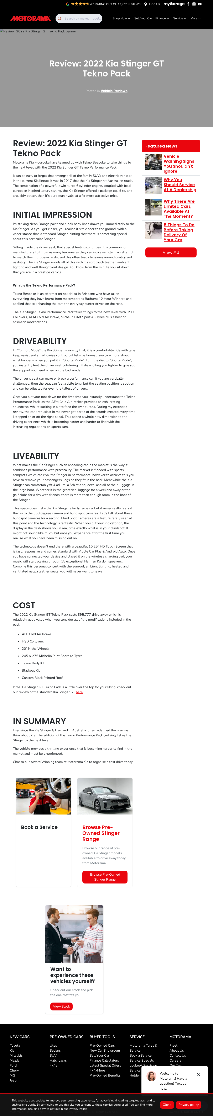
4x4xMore (97, 1070)
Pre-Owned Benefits (105, 1075)
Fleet (173, 1045)
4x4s (53, 1065)
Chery (14, 1070)
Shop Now (120, 18)
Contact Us (178, 1055)
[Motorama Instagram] (195, 4)
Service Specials (142, 1060)
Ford (13, 1065)
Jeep (13, 1080)
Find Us (154, 4)
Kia (12, 1050)
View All (171, 252)
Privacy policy (188, 1104)
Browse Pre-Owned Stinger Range (105, 877)
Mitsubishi (17, 1055)
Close (167, 1104)
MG (12, 1075)
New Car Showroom (105, 1050)
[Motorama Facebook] (189, 4)
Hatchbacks (58, 1060)
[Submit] (60, 18)
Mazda (14, 1060)
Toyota (15, 1045)
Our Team (177, 1065)
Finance (160, 18)
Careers (175, 1060)
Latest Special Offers (105, 1065)
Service (178, 18)
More (194, 18)
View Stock (61, 1006)
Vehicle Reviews (114, 91)
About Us (177, 1050)
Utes (53, 1045)
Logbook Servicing (143, 1065)
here (79, 692)
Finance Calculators (104, 1060)
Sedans (55, 1050)
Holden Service (141, 1075)
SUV (53, 1055)
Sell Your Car (143, 18)
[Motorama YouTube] (200, 4)
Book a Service (141, 1055)
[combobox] (79, 18)
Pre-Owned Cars (102, 1045)
